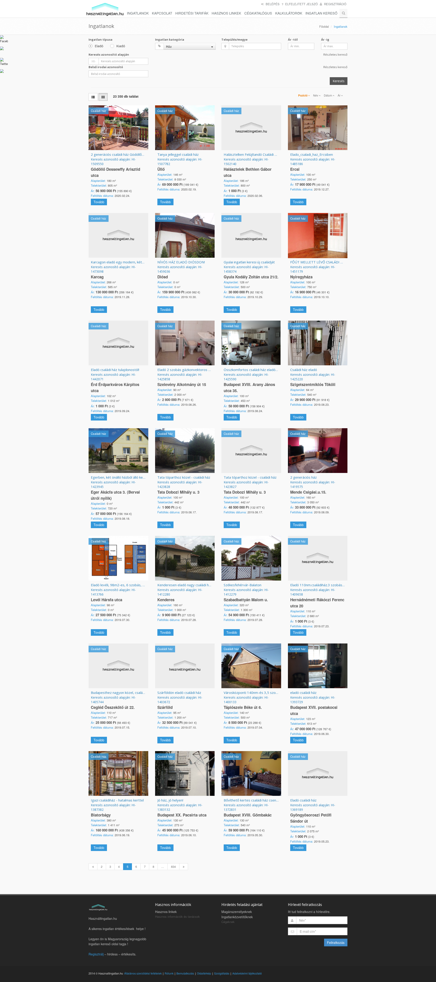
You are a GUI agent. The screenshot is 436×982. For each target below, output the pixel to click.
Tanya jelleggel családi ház (178, 154)
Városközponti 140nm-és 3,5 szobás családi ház (261, 692)
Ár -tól (293, 39)
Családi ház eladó (303, 369)
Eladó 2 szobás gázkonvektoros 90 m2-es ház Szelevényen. (204, 369)
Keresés (338, 81)
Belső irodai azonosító (106, 67)
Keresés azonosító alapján (109, 54)
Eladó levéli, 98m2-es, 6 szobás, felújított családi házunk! (135, 585)
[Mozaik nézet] (103, 97)
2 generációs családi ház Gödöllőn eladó (122, 154)
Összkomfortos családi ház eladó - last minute (260, 369)
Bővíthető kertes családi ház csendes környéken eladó (266, 800)
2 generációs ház (303, 477)
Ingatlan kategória (169, 39)
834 (173, 866)
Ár (339, 95)
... (162, 866)
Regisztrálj (96, 954)
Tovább (99, 202)
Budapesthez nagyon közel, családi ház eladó (126, 692)
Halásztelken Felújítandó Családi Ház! (253, 154)
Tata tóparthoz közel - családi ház (183, 477)
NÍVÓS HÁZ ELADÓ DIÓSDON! (181, 262)
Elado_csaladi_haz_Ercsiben (311, 154)
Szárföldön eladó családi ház (179, 692)
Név (316, 95)
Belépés (273, 4)
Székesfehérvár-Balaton (242, 585)
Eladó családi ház (303, 800)
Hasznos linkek (166, 911)
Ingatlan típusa (100, 39)
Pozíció (303, 95)
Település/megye (234, 39)
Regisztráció (335, 4)
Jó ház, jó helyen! (170, 800)
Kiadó (120, 46)
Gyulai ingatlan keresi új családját (249, 262)
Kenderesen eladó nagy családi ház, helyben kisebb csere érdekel (208, 585)
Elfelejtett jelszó (301, 4)
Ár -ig (325, 39)
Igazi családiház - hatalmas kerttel (117, 800)
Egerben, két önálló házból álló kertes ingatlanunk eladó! (134, 477)
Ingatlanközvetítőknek (237, 917)
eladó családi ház (303, 692)
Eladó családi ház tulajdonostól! (115, 369)
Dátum (328, 95)
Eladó (99, 46)
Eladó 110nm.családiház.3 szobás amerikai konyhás (330, 585)
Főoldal (324, 26)
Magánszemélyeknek (236, 911)
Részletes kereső (335, 54)
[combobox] (190, 46)
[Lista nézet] (93, 97)
